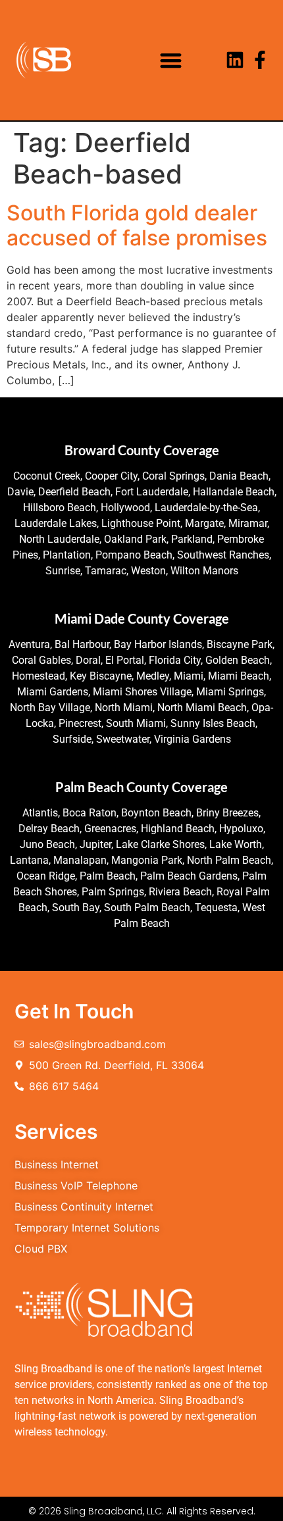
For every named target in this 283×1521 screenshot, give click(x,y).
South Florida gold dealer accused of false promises (137, 225)
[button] (170, 60)
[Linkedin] (235, 60)
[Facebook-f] (260, 60)
